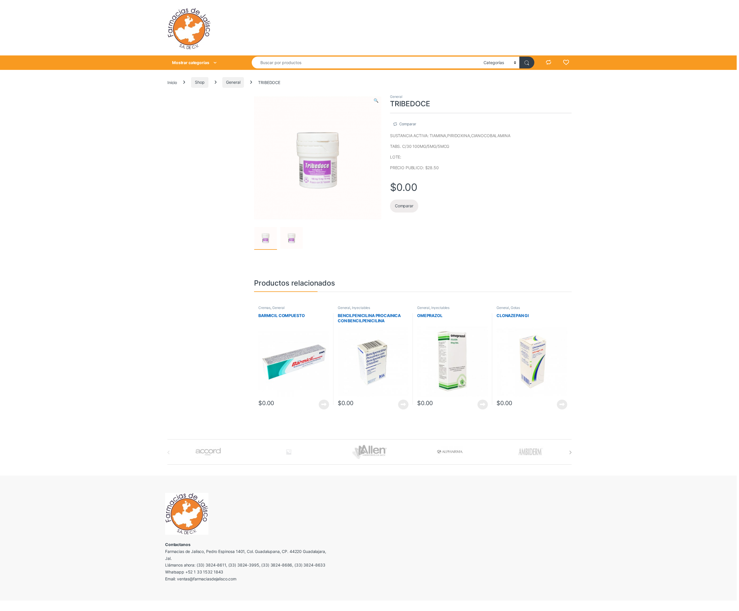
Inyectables (361, 308)
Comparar (407, 124)
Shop (199, 82)
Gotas (515, 308)
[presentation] (570, 452)
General (233, 82)
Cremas (264, 308)
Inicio (172, 82)
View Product (321, 404)
